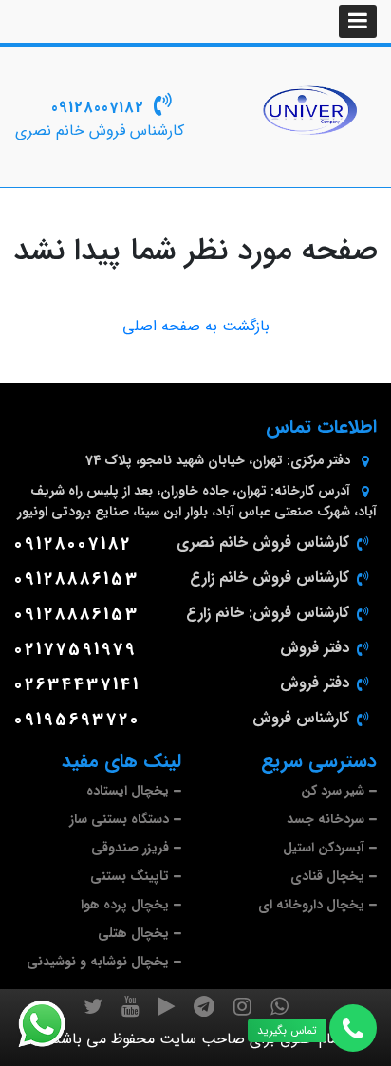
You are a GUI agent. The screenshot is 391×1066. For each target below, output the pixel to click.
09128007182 (97, 108)
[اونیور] (309, 110)
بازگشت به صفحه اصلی (196, 326)
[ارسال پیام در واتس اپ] (53, 1024)
